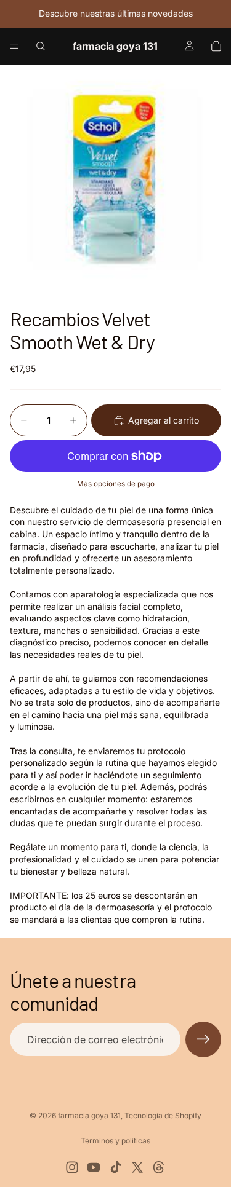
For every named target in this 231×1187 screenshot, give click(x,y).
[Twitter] (137, 1167)
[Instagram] (72, 1167)
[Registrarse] (203, 1039)
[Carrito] (216, 46)
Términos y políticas (115, 1140)
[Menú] (14, 46)
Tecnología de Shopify (162, 1115)
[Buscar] (40, 46)
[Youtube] (93, 1167)
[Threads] (159, 1167)
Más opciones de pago (116, 483)
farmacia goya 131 (89, 1115)
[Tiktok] (115, 1167)
